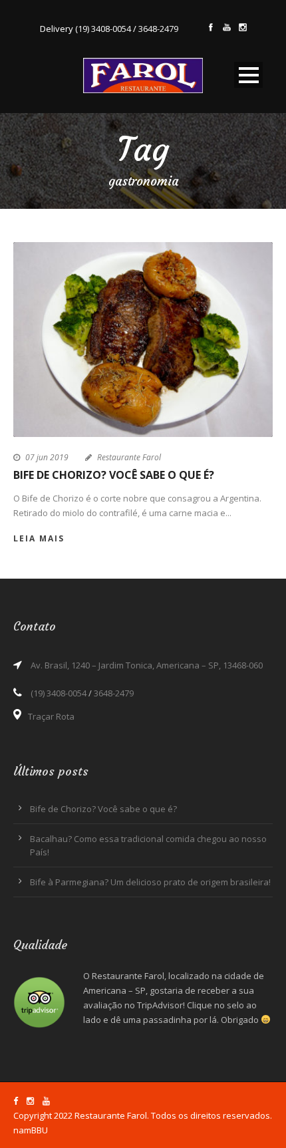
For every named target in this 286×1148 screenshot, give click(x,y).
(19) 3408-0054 (103, 29)
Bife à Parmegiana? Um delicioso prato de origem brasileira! (150, 882)
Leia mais (39, 538)
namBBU (30, 1130)
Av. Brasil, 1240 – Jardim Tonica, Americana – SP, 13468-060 (147, 665)
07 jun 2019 (47, 457)
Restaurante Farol (129, 457)
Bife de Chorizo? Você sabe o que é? (113, 475)
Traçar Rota (51, 716)
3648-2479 (158, 29)
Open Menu (248, 75)
